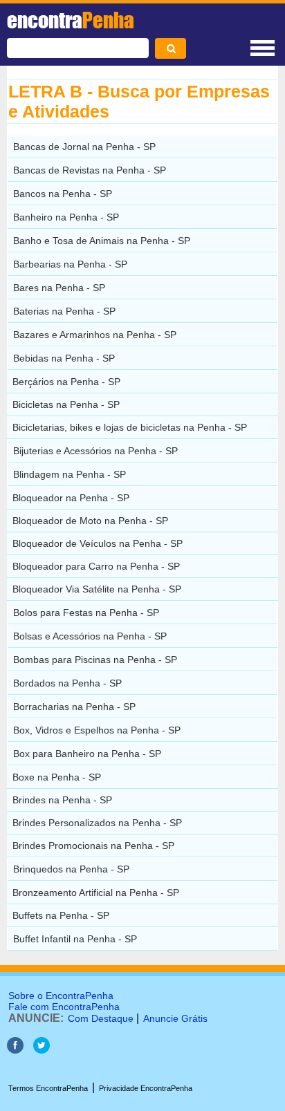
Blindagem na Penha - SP (69, 474)
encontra (70, 20)
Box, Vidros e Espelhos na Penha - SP (97, 730)
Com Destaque (101, 1018)
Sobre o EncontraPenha (60, 995)
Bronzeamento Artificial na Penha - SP (95, 892)
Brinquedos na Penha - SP (71, 869)
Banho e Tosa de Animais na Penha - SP (101, 240)
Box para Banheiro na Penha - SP (87, 753)
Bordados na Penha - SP (67, 683)
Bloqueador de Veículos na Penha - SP (97, 543)
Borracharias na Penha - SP (74, 706)
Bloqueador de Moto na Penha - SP (90, 520)
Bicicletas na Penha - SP (66, 404)
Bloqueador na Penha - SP (70, 497)
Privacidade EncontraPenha (145, 1088)
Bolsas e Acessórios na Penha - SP (90, 636)
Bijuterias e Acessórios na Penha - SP (95, 450)
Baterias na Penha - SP (64, 311)
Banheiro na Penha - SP (66, 217)
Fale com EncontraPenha (64, 1006)
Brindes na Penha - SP (62, 799)
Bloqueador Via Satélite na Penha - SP (96, 589)
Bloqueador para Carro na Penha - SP (96, 566)
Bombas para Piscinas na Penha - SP (95, 659)
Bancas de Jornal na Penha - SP (84, 146)
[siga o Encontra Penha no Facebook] (15, 1050)
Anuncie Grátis (175, 1018)
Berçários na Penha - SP (66, 381)
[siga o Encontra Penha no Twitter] (41, 1050)
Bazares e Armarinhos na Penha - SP (94, 334)
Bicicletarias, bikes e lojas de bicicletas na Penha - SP (129, 427)
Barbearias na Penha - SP (70, 264)
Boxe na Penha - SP (56, 777)
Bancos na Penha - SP (62, 193)
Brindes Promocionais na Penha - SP (93, 845)
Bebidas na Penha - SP (64, 358)
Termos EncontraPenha (48, 1088)
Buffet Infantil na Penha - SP (75, 938)
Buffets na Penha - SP (60, 915)
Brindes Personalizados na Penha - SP (97, 822)
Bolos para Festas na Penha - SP (86, 612)
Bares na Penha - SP (59, 287)
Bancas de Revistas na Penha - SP (89, 170)
